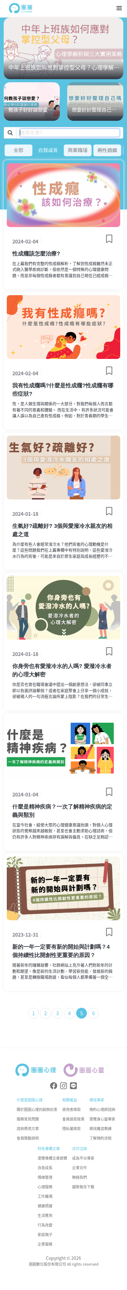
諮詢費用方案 (28, 1128)
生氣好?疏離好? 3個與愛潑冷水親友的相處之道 (62, 530)
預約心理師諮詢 (102, 1109)
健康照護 (45, 1205)
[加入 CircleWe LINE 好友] (73, 1085)
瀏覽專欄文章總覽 (52, 1158)
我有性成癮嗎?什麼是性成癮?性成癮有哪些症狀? (62, 389)
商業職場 (78, 150)
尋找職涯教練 (100, 1128)
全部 (18, 150)
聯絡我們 (79, 1177)
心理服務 (45, 1186)
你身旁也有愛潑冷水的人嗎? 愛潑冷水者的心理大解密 (62, 670)
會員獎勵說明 (28, 1138)
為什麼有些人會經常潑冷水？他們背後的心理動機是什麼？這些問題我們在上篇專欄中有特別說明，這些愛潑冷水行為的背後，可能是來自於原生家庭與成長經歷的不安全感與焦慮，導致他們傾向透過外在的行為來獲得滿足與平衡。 (62, 550)
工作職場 (45, 1196)
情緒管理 (45, 1177)
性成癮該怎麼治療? (36, 253)
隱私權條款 (71, 1128)
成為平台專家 (83, 1158)
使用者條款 (71, 1109)
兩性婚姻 (107, 150)
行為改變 (45, 1224)
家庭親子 (45, 1234)
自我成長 (48, 150)
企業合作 (79, 1167)
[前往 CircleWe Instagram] (63, 1085)
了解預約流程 (100, 1138)
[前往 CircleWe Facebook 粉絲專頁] (53, 1085)
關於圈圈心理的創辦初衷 (37, 1109)
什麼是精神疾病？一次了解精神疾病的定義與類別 (62, 811)
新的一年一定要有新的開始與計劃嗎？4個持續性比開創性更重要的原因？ (61, 951)
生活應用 (45, 1215)
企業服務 (45, 1244)
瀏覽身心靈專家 (102, 1118)
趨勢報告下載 (83, 1186)
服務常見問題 (28, 1118)
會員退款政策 (73, 1118)
